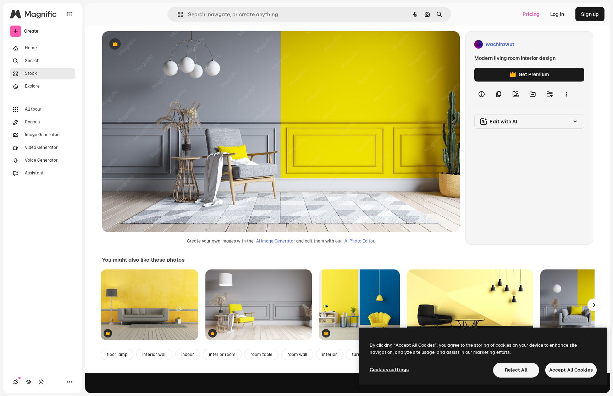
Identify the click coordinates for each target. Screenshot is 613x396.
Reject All (516, 370)
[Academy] (28, 381)
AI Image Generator (275, 241)
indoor (187, 354)
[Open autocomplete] (177, 14)
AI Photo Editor (359, 241)
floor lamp (117, 354)
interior (329, 354)
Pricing (531, 14)
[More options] (566, 94)
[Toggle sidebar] (69, 14)
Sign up (590, 14)
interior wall (154, 354)
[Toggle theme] (41, 381)
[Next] (593, 304)
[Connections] (15, 381)
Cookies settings (389, 370)
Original (148, 44)
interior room (222, 354)
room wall (297, 354)
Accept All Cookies (571, 370)
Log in (557, 14)
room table (261, 354)
